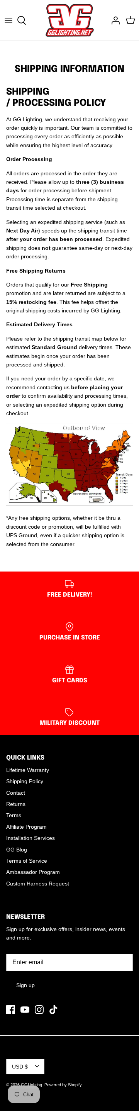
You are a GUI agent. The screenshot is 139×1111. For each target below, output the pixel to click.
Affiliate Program (26, 827)
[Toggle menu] (8, 20)
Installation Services (30, 838)
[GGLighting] (70, 20)
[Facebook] (10, 1009)
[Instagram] (39, 1009)
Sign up (25, 985)
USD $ (20, 1067)
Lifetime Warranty (27, 770)
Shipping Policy (24, 781)
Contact (15, 793)
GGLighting (31, 1084)
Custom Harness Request (37, 883)
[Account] (113, 20)
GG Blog (16, 849)
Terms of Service (26, 861)
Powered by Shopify (63, 1084)
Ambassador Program (33, 872)
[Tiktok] (53, 1009)
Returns (15, 804)
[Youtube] (24, 1009)
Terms (13, 815)
